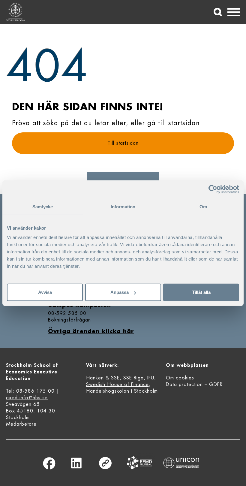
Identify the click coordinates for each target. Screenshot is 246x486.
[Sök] (218, 12)
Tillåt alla (201, 292)
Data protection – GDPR (194, 384)
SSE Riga (133, 378)
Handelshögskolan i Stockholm (122, 391)
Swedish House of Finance (117, 384)
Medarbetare (21, 424)
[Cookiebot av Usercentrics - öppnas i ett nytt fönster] (213, 189)
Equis (139, 462)
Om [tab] (203, 206)
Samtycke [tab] (42, 206)
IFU (150, 378)
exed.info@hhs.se (27, 397)
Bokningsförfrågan (69, 320)
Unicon (181, 463)
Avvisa (45, 292)
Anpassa (119, 292)
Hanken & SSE (103, 378)
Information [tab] (123, 206)
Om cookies (180, 378)
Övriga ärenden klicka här (91, 331)
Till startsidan (123, 143)
